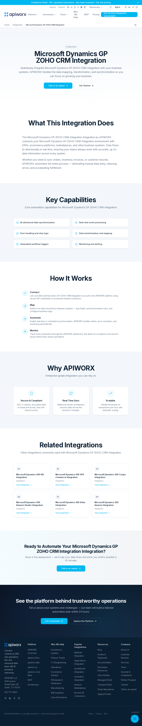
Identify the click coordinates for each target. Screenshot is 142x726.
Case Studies (104, 675)
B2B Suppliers (57, 693)
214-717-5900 (10, 692)
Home (6, 25)
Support (52, 7)
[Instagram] (137, 7)
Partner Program (128, 680)
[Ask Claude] (71, 7)
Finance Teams (58, 658)
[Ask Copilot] (85, 7)
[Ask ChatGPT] (68, 7)
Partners (61, 7)
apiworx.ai (32, 667)
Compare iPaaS (105, 684)
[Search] (111, 7)
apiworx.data (34, 662)
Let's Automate (52, 621)
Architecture (33, 684)
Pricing (96, 14)
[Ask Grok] (81, 7)
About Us (125, 650)
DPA (105, 714)
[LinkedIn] (129, 7)
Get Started (84, 85)
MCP (86, 14)
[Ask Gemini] (78, 7)
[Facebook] (133, 7)
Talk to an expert (56, 85)
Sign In (117, 7)
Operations (56, 667)
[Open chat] (135, 719)
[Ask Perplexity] (75, 7)
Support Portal (104, 694)
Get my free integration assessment (115, 14)
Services (125, 662)
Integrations (18, 25)
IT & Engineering (58, 662)
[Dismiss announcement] (138, 2)
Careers (124, 684)
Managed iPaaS (105, 680)
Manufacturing (57, 688)
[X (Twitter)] (126, 7)
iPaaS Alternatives (106, 689)
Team (123, 667)
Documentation (104, 662)
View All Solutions (59, 697)
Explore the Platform (83, 621)
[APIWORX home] (15, 14)
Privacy (99, 714)
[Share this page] (135, 25)
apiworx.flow (33, 658)
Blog (100, 650)
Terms (90, 714)
